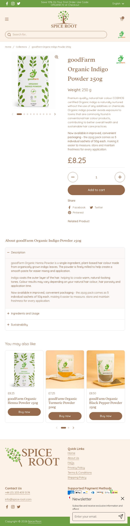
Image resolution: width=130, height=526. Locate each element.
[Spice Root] (64, 19)
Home (8, 46)
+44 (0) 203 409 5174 (17, 492)
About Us (73, 458)
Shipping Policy (77, 477)
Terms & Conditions (80, 472)
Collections (21, 46)
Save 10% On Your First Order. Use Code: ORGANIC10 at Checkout (65, 3)
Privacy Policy (76, 467)
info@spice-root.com (18, 499)
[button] (121, 19)
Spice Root (34, 521)
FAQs (71, 462)
